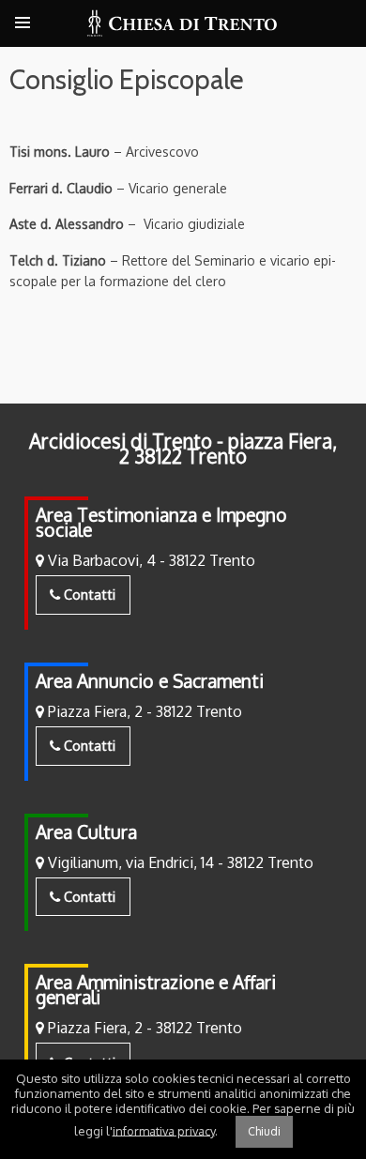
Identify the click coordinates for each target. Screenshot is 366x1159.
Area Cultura (86, 832)
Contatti (87, 594)
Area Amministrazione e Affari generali (156, 989)
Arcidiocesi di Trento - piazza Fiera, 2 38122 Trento (183, 448)
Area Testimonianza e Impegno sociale (161, 522)
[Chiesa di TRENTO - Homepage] (182, 23)
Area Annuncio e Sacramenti (150, 681)
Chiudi (264, 1131)
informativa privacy (164, 1129)
